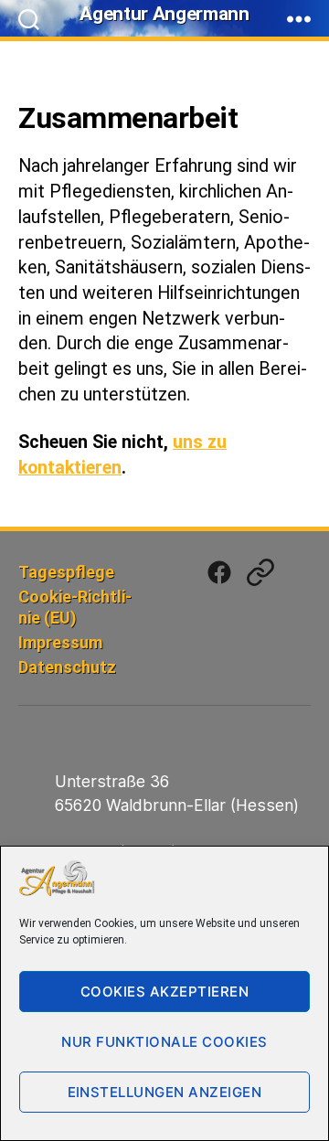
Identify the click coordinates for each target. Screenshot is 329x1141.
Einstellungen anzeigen (165, 1092)
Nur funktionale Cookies (164, 1041)
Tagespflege (66, 571)
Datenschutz (67, 667)
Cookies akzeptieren (164, 991)
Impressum (60, 642)
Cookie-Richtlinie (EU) (75, 607)
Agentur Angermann (164, 14)
